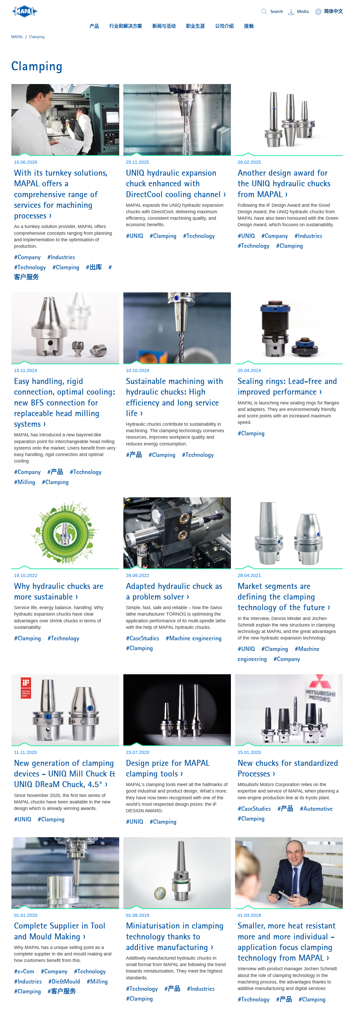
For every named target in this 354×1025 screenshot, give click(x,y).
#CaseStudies (142, 638)
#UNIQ (134, 236)
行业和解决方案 (125, 26)
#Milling (24, 482)
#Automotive (316, 809)
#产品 (55, 472)
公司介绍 (224, 26)
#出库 (94, 267)
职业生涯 (195, 26)
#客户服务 (61, 991)
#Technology (30, 267)
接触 (249, 26)
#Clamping (65, 267)
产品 (94, 26)
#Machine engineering (194, 638)
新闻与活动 (164, 26)
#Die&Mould (64, 981)
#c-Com (24, 971)
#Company (27, 257)
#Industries (61, 257)
